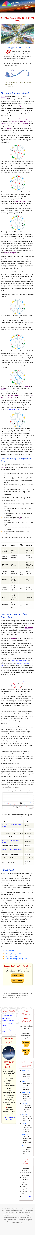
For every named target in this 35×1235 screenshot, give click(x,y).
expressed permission (11, 1219)
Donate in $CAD (17, 975)
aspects (18, 119)
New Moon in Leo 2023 (16, 409)
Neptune (25, 123)
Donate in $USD (17, 981)
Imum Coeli (25, 1071)
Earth (3, 388)
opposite (14, 121)
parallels (13, 638)
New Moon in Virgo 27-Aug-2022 (16, 959)
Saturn (20, 121)
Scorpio (24, 1114)
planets (28, 119)
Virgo (20, 106)
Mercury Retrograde (12, 956)
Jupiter (9, 128)
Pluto (14, 123)
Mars (29, 121)
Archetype (25, 1134)
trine (2, 123)
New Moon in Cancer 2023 (20, 661)
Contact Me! (27, 1197)
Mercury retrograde (10, 253)
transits (3, 467)
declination (29, 628)
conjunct (25, 121)
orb (11, 241)
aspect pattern (9, 398)
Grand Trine (27, 386)
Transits (24, 1103)
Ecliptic (24, 1145)
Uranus (6, 123)
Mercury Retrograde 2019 (14, 954)
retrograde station (20, 201)
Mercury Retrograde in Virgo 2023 (17, 19)
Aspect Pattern (26, 1092)
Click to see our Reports (9, 1118)
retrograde (4, 99)
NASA (22, 1222)
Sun (20, 518)
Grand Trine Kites (14, 395)
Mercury (3, 96)
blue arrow (11, 997)
